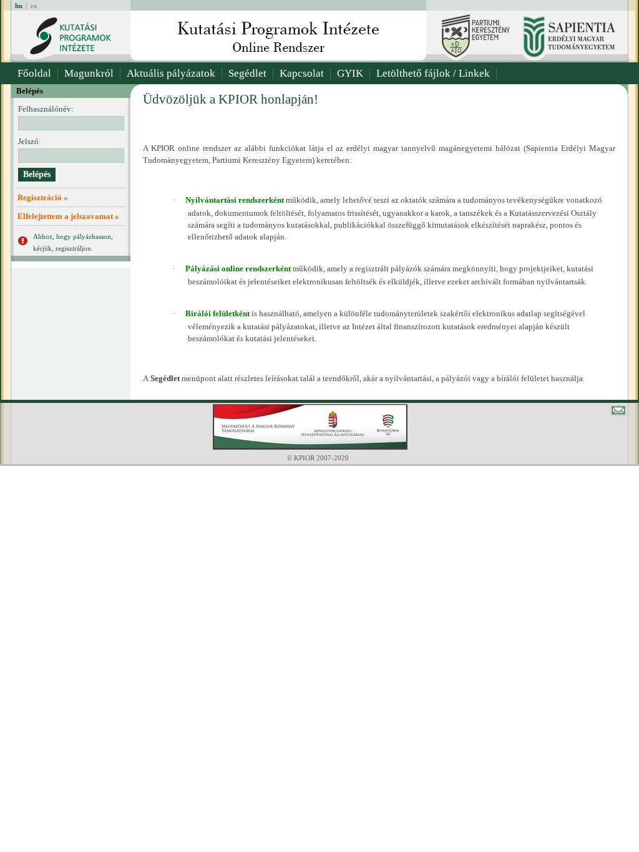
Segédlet (247, 73)
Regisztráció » (42, 197)
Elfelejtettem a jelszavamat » (68, 216)
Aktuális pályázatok (171, 73)
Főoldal (34, 73)
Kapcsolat (302, 73)
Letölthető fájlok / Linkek (433, 73)
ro (34, 5)
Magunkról (89, 73)
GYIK (350, 73)
